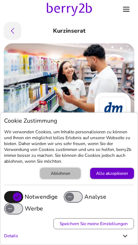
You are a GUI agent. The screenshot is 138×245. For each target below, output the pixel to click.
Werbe (34, 209)
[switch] (73, 197)
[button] (67, 236)
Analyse (95, 197)
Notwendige (41, 197)
